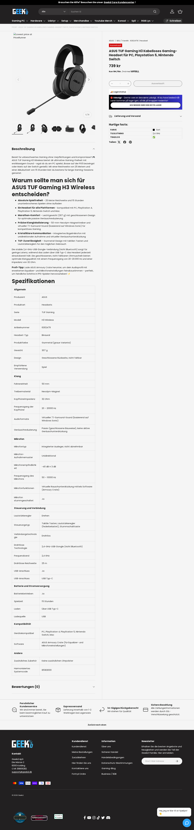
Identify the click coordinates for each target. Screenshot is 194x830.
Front (14, 27)
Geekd (20, 795)
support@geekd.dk (22, 771)
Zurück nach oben (97, 725)
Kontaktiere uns (80, 768)
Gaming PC (18, 20)
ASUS (111, 40)
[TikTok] (98, 817)
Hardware (36, 20)
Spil (134, 20)
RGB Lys (145, 20)
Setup (64, 20)
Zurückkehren (79, 757)
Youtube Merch (103, 20)
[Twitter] (103, 817)
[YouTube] (89, 817)
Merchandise (81, 20)
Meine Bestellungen (82, 752)
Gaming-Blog (109, 768)
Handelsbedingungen (113, 757)
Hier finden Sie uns (81, 762)
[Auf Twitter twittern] (119, 142)
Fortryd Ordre (79, 773)
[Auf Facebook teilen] (125, 142)
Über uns (106, 746)
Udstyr (52, 20)
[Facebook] (85, 817)
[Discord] (108, 817)
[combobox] (99, 11)
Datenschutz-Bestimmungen (117, 762)
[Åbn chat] (187, 823)
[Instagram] (93, 817)
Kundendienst (79, 746)
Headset (144, 40)
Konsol (122, 20)
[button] (180, 11)
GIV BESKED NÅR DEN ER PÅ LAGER (145, 105)
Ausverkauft (158, 83)
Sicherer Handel (110, 752)
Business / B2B (109, 773)
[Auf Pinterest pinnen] (130, 142)
